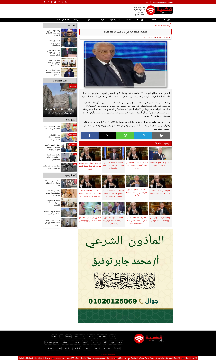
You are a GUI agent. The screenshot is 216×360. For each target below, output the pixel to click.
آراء (105, 342)
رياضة (76, 19)
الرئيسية (167, 19)
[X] (108, 135)
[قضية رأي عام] (159, 10)
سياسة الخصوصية (54, 348)
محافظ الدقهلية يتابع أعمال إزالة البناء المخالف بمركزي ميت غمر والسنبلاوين (37, 358)
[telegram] (143, 135)
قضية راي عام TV (62, 19)
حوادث (102, 19)
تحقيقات (128, 19)
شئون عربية (141, 19)
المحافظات (95, 342)
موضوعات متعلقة (162, 143)
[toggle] (49, 19)
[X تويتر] (52, 2)
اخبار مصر (157, 25)
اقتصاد (153, 19)
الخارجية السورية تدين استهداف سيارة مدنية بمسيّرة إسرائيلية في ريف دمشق (166, 358)
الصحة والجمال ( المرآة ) (70, 342)
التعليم (97, 348)
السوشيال (87, 348)
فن (89, 19)
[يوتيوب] (55, 2)
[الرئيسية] (44, 2)
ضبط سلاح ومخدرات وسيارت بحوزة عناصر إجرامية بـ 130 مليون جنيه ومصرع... (101, 358)
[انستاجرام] (59, 2)
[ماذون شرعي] (125, 276)
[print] (161, 135)
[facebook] (90, 135)
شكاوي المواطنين (51, 342)
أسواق (85, 342)
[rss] (66, 2)
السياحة (117, 348)
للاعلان (67, 348)
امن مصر (107, 348)
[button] (47, 101)
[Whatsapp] (62, 2)
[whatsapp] (125, 135)
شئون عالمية (115, 19)
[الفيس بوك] (48, 2)
